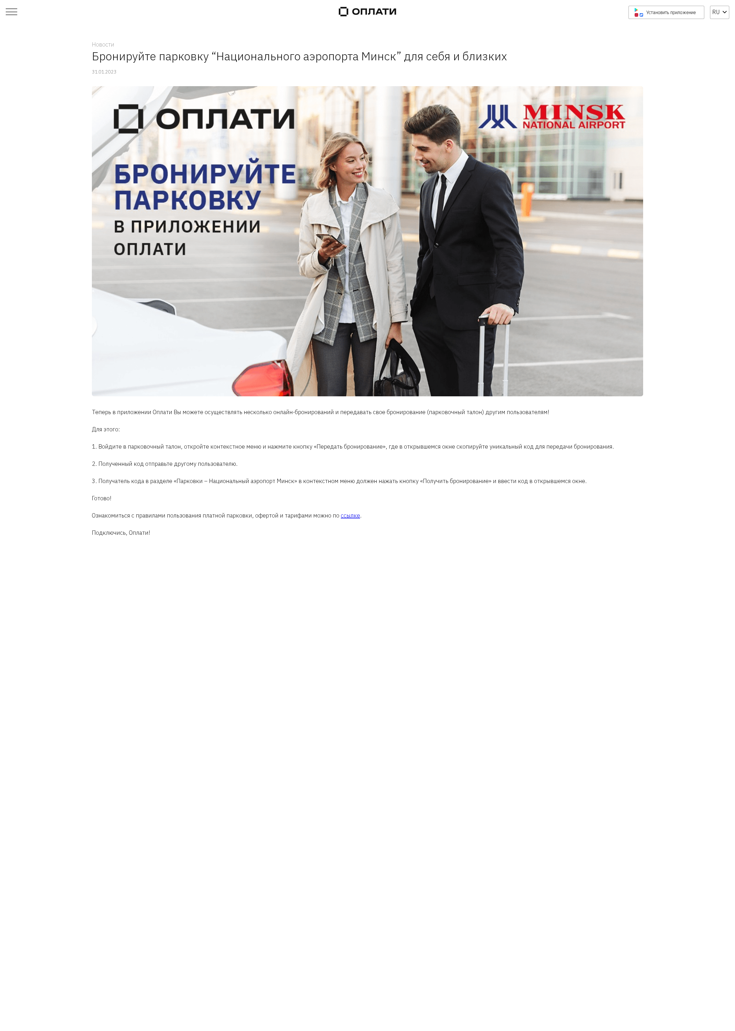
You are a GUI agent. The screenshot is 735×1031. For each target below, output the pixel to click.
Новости (103, 44)
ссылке (350, 515)
